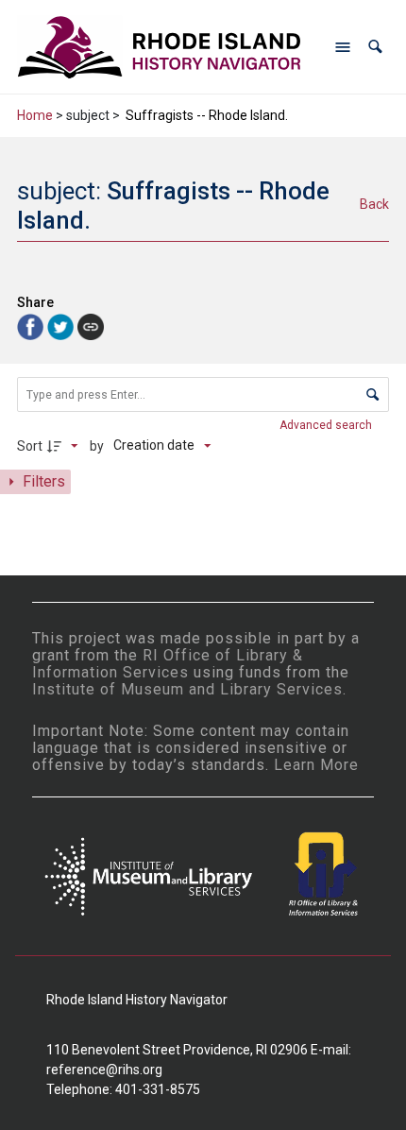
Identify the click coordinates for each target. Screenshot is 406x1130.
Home (35, 115)
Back (374, 204)
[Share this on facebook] (32, 326)
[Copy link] (90, 327)
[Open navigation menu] (343, 47)
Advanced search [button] (327, 425)
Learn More (316, 765)
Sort (29, 446)
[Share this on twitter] (62, 326)
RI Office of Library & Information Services (167, 663)
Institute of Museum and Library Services (187, 689)
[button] (375, 46)
